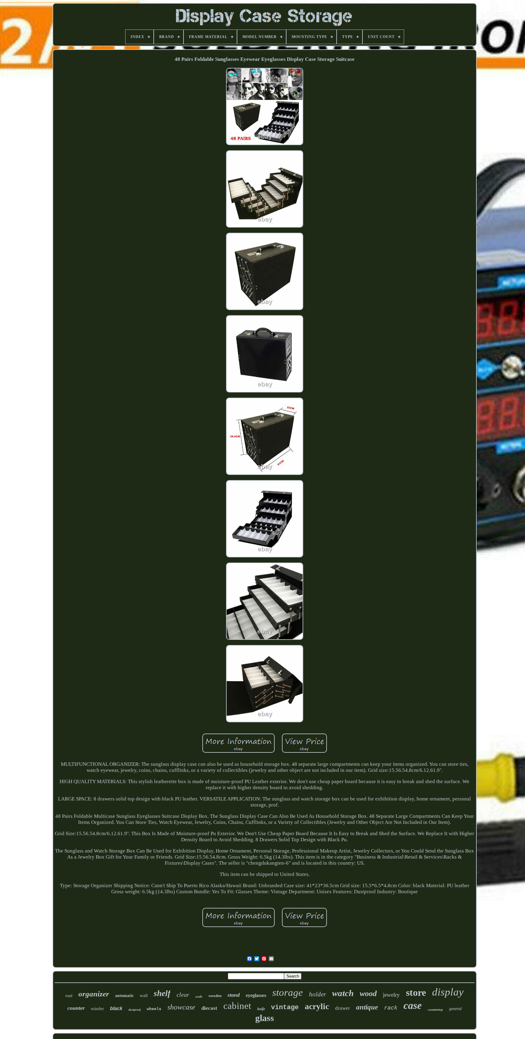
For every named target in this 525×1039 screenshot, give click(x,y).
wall (144, 995)
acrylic (317, 1006)
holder (317, 994)
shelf (162, 993)
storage (287, 992)
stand (234, 995)
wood (368, 993)
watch (343, 993)
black (116, 1008)
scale (198, 996)
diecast (209, 1008)
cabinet (237, 1005)
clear (183, 994)
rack (390, 1008)
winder (97, 1008)
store (416, 992)
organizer (93, 994)
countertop (435, 1009)
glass (264, 1018)
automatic (124, 995)
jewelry (391, 995)
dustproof (135, 1009)
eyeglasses (256, 995)
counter (76, 1008)
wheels (154, 1009)
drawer (342, 1008)
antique (367, 1007)
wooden (214, 995)
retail (68, 996)
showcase (181, 1007)
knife (261, 1009)
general (455, 1008)
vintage (285, 1007)
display (448, 992)
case (412, 1005)
